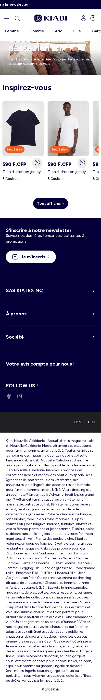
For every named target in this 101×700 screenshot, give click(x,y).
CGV (78, 422)
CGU (91, 422)
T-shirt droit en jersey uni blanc (68, 171)
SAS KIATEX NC (24, 290)
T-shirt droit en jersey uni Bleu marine (23, 171)
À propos (16, 314)
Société (15, 337)
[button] (17, 18)
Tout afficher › (50, 203)
